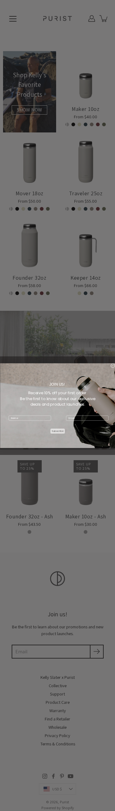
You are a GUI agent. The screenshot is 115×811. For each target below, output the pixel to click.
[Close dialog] (113, 365)
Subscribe (57, 430)
